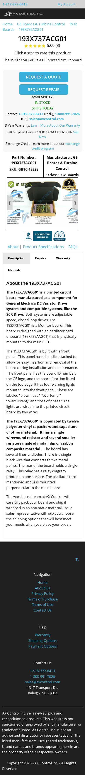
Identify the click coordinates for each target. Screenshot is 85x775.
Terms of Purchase (42, 599)
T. (77, 559)
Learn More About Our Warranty (55, 125)
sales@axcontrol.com (46, 119)
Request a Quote (43, 77)
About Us (42, 588)
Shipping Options (42, 640)
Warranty (42, 635)
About (13, 246)
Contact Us (43, 610)
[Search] (69, 13)
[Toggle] (77, 13)
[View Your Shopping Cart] (79, 4)
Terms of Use (42, 604)
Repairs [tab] (40, 258)
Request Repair (44, 89)
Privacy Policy (42, 593)
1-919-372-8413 (15, 4)
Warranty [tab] (63, 258)
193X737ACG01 (31, 29)
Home (8, 24)
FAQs (73, 246)
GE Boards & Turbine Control (41, 24)
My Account (66, 4)
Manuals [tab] (14, 270)
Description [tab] (16, 258)
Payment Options (42, 646)
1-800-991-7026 (67, 114)
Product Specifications (43, 246)
